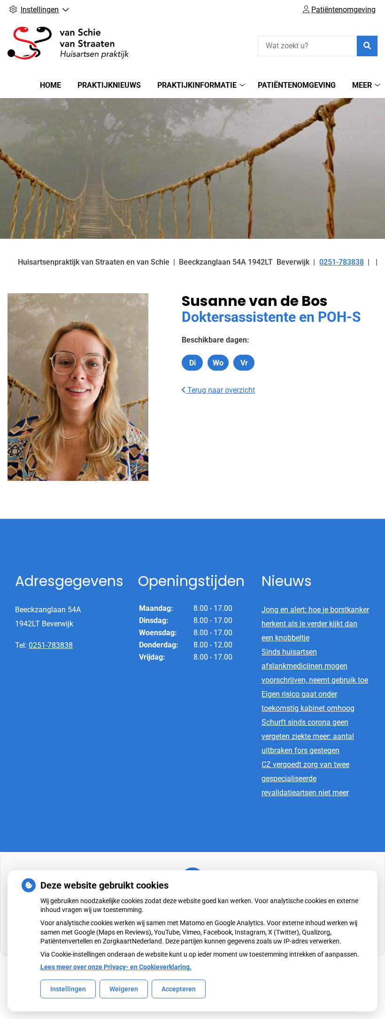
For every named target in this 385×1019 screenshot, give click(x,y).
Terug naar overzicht (220, 390)
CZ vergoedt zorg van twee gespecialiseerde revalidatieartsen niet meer (305, 778)
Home (50, 85)
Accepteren (179, 989)
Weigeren (123, 989)
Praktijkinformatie (197, 85)
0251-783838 (51, 645)
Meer (362, 85)
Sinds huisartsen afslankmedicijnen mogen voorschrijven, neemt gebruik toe (315, 665)
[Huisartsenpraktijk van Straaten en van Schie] (78, 44)
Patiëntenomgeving (297, 85)
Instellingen (68, 989)
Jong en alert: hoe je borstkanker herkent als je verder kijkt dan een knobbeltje (315, 623)
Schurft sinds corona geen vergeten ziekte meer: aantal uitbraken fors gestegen (308, 736)
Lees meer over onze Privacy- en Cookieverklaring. (116, 967)
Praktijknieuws (109, 85)
